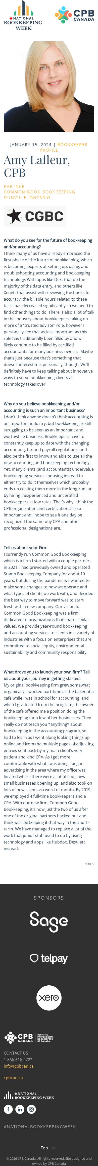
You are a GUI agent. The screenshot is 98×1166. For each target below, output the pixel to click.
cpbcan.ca (13, 1077)
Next (88, 864)
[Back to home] (49, 15)
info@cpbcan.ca (19, 1066)
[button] (54, 1148)
